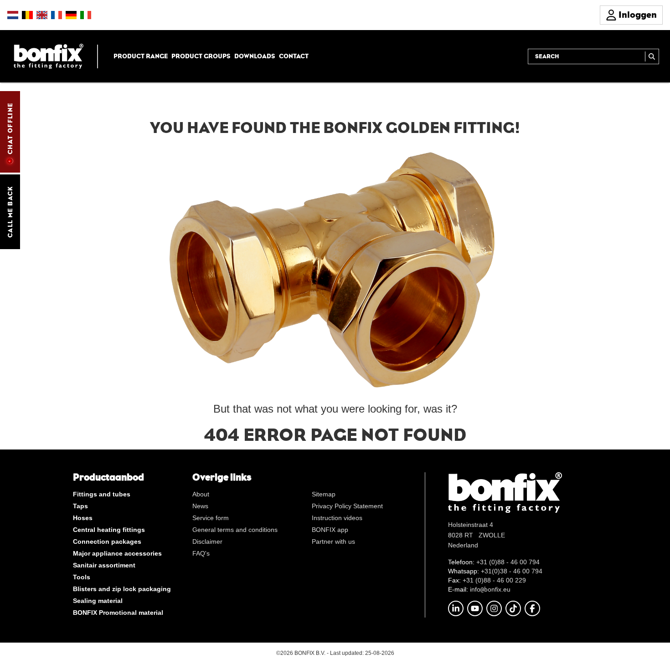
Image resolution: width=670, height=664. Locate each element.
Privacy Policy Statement (347, 506)
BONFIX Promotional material (118, 612)
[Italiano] (85, 15)
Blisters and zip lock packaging (122, 588)
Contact (294, 56)
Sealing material (98, 600)
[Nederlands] (12, 15)
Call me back (10, 212)
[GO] (652, 56)
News (200, 506)
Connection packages (107, 541)
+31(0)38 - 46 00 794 (511, 571)
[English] (41, 15)
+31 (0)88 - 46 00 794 (508, 562)
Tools (81, 577)
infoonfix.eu (490, 589)
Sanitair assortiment (104, 565)
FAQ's (201, 553)
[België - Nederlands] (27, 15)
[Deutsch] (71, 15)
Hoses (83, 517)
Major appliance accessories (117, 553)
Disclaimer (207, 541)
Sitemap (323, 494)
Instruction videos (337, 517)
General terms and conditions (235, 529)
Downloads (254, 56)
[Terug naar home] (48, 55)
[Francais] (56, 15)
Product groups (201, 56)
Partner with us (333, 541)
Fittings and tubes (101, 494)
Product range (140, 56)
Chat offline (10, 128)
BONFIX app (330, 529)
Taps (80, 506)
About (200, 494)
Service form (210, 517)
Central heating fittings (109, 529)
